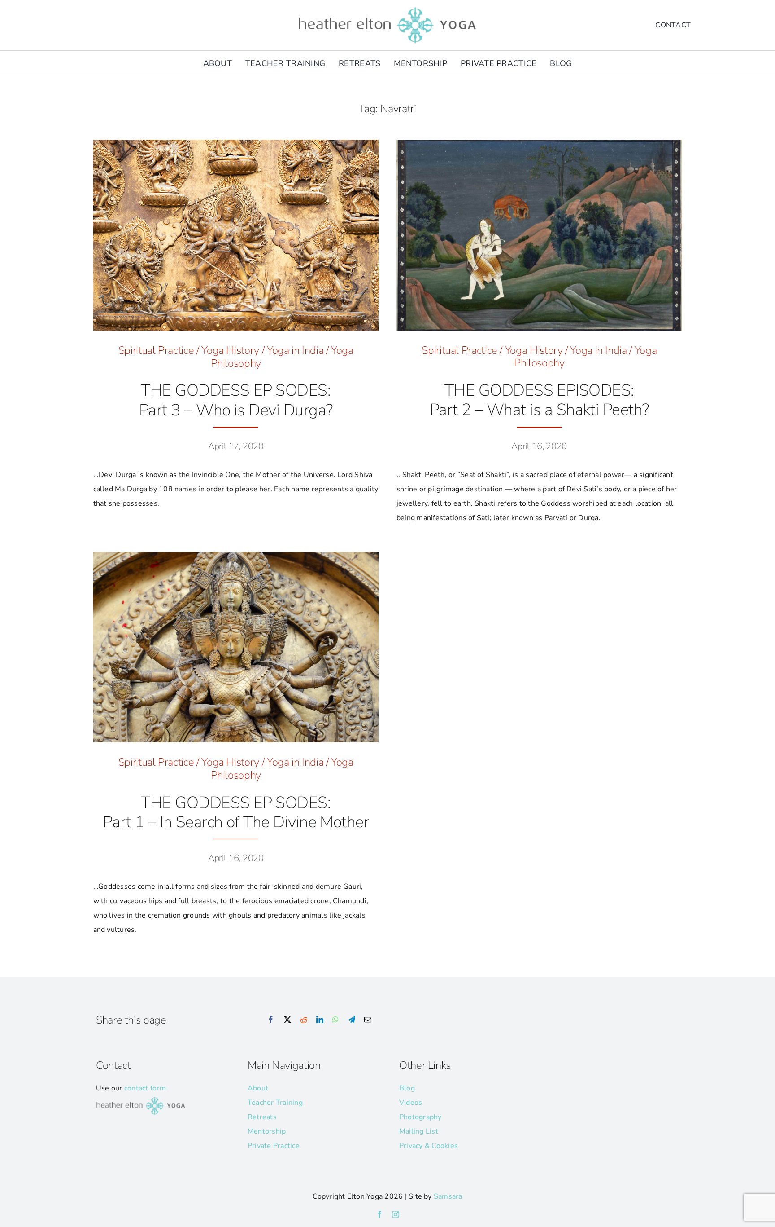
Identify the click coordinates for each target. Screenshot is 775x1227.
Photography (420, 1117)
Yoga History (230, 350)
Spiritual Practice (156, 350)
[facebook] (379, 1214)
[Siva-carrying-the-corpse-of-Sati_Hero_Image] (539, 143)
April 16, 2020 (539, 446)
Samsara (448, 1196)
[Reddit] (304, 1020)
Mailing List (418, 1131)
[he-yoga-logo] (387, 8)
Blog (407, 1088)
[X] (287, 1020)
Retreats (262, 1117)
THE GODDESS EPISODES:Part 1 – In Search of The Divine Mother (236, 812)
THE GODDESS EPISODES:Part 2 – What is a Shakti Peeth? (539, 400)
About (258, 1088)
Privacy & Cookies (428, 1146)
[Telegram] (352, 1020)
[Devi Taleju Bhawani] (236, 556)
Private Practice (274, 1146)
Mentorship (267, 1131)
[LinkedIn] (320, 1020)
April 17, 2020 (236, 446)
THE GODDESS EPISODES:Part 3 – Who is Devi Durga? (235, 400)
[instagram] (395, 1214)
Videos (410, 1103)
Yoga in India (295, 350)
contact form (145, 1088)
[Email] (368, 1020)
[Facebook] (271, 1020)
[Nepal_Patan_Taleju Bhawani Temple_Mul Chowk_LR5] (236, 143)
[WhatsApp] (335, 1020)
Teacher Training (275, 1103)
